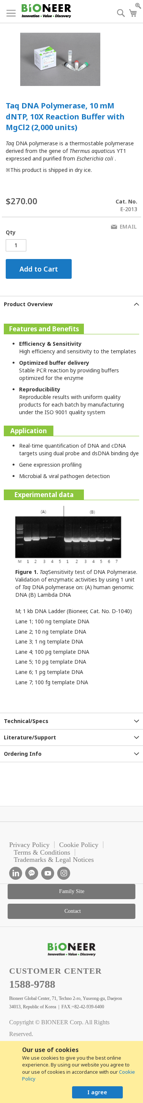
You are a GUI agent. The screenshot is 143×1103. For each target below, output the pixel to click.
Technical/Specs (26, 721)
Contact (72, 911)
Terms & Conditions (42, 852)
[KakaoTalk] (31, 873)
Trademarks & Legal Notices (54, 859)
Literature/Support (30, 737)
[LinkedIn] (15, 873)
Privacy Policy (29, 844)
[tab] (71, 304)
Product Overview (28, 304)
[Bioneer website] (46, 11)
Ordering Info (23, 753)
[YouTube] (47, 873)
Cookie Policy (78, 844)
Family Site (71, 891)
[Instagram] (63, 873)
